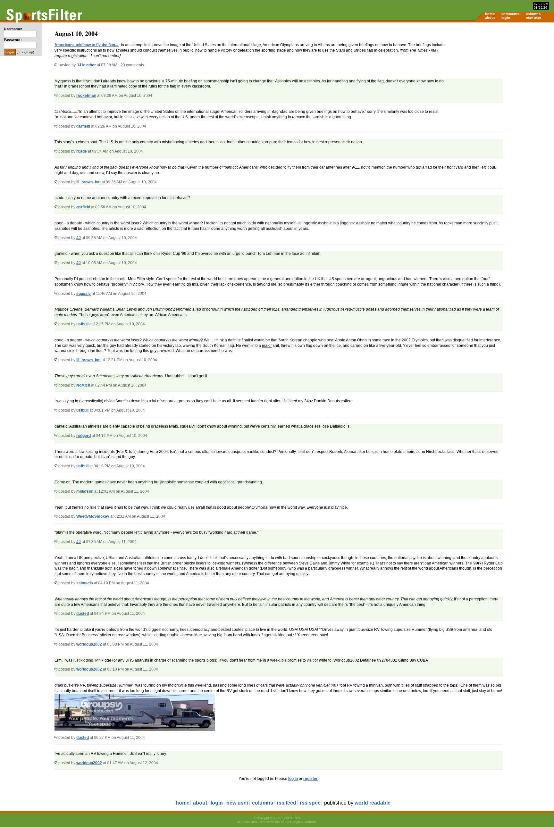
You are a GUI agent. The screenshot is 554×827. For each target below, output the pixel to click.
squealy (83, 293)
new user (533, 18)
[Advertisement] (499, 72)
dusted (82, 613)
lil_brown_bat (88, 182)
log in (293, 778)
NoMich (83, 385)
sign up (27, 52)
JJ (79, 65)
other (91, 65)
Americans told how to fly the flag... (87, 45)
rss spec (310, 803)
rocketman (86, 95)
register (310, 778)
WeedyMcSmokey (92, 516)
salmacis (84, 583)
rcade (81, 151)
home (490, 14)
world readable (372, 803)
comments (510, 14)
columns (533, 14)
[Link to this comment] (56, 95)
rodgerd (83, 435)
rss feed (286, 803)
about (490, 18)
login (505, 18)
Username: (13, 29)
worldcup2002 (89, 644)
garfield (83, 126)
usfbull (82, 324)
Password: (13, 40)
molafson (84, 491)
